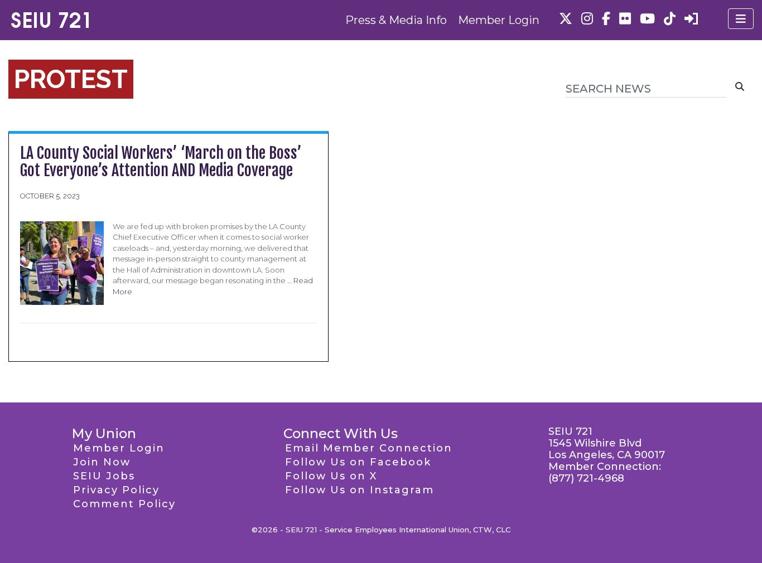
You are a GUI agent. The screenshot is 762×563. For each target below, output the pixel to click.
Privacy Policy (116, 490)
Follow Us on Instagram (359, 490)
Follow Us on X (331, 476)
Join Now (102, 462)
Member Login (498, 20)
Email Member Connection (368, 448)
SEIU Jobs (104, 476)
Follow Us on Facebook (358, 462)
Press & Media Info (396, 20)
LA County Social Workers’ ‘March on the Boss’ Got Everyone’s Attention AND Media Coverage (161, 161)
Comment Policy (124, 504)
